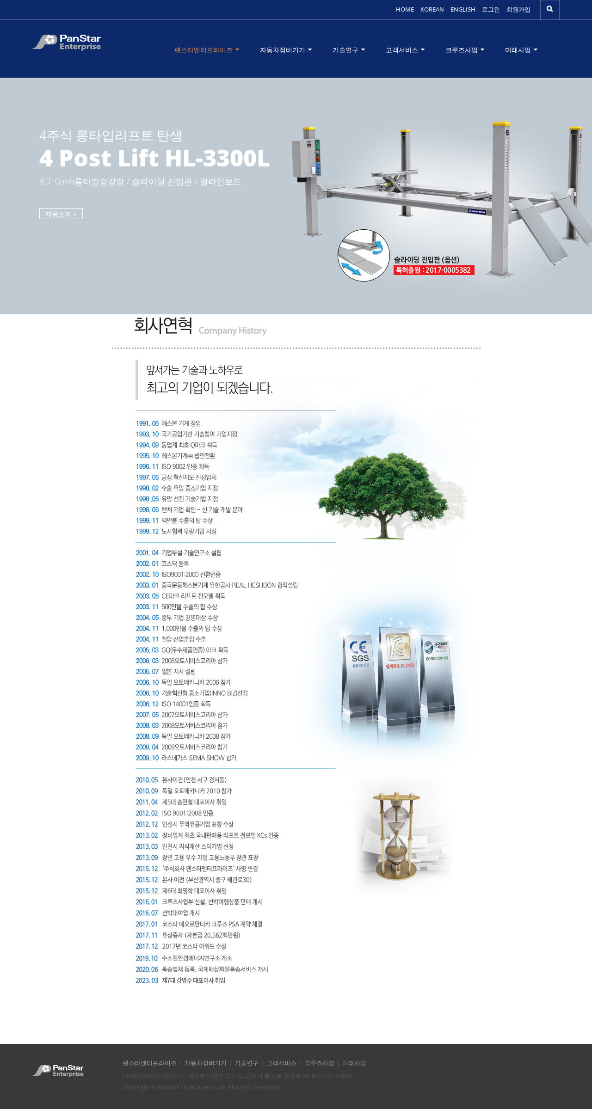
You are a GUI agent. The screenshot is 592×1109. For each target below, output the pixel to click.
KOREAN (432, 9)
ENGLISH (462, 9)
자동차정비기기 (283, 49)
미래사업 (519, 49)
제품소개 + (61, 213)
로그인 (491, 9)
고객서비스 (403, 49)
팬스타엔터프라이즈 (204, 49)
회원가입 (518, 9)
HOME (405, 9)
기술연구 (346, 49)
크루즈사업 (462, 49)
